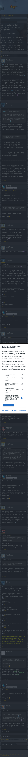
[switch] (22, 378)
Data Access (14, 410)
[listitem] (14, 375)
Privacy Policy (22, 410)
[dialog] (14, 379)
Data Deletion (5, 410)
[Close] (24, 346)
